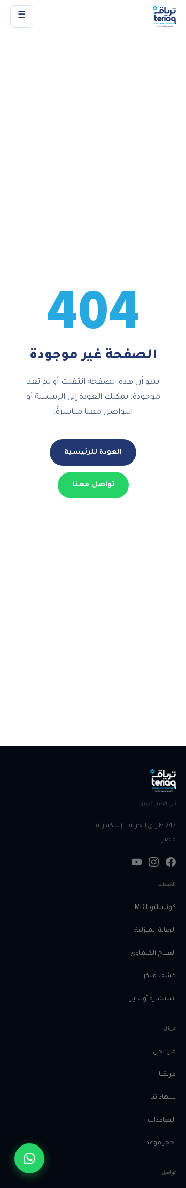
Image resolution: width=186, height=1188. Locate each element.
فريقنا (167, 1075)
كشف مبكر (159, 976)
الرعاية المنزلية (155, 930)
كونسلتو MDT (155, 908)
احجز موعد (161, 1143)
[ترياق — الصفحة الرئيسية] (164, 16)
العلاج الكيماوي (153, 953)
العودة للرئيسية (93, 452)
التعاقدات (162, 1120)
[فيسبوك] (171, 862)
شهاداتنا (163, 1097)
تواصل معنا (93, 485)
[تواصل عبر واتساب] (29, 1158)
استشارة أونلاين (152, 999)
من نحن (164, 1052)
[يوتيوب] (137, 862)
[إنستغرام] (154, 862)
